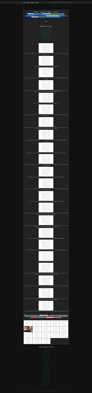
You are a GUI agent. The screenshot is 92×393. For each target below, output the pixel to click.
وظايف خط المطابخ (46, 36)
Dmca (53, 2)
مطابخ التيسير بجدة (34, 316)
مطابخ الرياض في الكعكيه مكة (34, 315)
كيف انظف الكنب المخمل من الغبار (33, 14)
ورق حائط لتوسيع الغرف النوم (46, 32)
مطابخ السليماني (28, 316)
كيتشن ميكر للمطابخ (38, 13)
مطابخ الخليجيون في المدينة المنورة (62, 315)
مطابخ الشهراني (46, 316)
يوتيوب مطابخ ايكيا (46, 34)
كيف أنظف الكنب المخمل (44, 14)
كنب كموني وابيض (46, 352)
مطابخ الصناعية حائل (53, 316)
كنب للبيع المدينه (46, 351)
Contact (56, 2)
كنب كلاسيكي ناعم (46, 362)
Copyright (67, 2)
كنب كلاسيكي (46, 370)
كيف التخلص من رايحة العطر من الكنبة (58, 13)
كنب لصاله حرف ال (46, 373)
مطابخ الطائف (65, 316)
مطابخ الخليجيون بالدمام (44, 315)
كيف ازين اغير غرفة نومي (46, 13)
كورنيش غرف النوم (61, 14)
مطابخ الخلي (60, 316)
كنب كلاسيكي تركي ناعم (46, 383)
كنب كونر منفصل (46, 377)
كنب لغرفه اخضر (46, 368)
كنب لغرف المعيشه (46, 372)
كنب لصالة (46, 366)
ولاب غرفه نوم (46, 38)
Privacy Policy (61, 2)
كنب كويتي (46, 364)
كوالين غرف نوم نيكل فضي (53, 14)
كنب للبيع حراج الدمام (46, 375)
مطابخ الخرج (26, 315)
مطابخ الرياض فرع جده (41, 317)
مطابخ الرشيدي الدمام (50, 317)
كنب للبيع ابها (46, 381)
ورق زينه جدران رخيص (46, 39)
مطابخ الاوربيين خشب (34, 317)
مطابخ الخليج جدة (52, 315)
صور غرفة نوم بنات (30, 2)
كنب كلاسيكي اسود (46, 349)
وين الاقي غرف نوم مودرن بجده (46, 30)
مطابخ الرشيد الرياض (57, 317)
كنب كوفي (46, 360)
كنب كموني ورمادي (46, 379)
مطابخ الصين (41, 316)
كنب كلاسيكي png (46, 356)
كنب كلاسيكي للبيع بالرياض (46, 358)
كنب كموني (46, 385)
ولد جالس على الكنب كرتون (46, 28)
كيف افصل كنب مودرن (31, 13)
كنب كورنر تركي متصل (46, 354)
